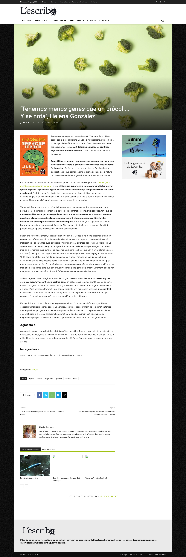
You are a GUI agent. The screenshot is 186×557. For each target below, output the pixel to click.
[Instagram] (160, 2)
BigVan (31, 378)
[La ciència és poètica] (35, 465)
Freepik (34, 369)
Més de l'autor (48, 450)
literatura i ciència (71, 378)
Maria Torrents (28, 123)
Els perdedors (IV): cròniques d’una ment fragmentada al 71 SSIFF (97, 413)
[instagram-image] (23, 509)
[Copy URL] (64, 395)
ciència (39, 378)
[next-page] (26, 486)
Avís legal (123, 554)
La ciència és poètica (29, 478)
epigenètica (49, 378)
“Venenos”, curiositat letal (96, 478)
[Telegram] (58, 395)
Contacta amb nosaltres (157, 554)
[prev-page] (22, 486)
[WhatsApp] (52, 395)
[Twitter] (156, 2)
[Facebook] (164, 2)
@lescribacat (109, 496)
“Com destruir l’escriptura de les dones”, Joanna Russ (42, 413)
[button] (162, 20)
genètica (59, 378)
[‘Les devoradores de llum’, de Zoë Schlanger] (68, 465)
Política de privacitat (137, 554)
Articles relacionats (30, 450)
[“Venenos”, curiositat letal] (100, 465)
